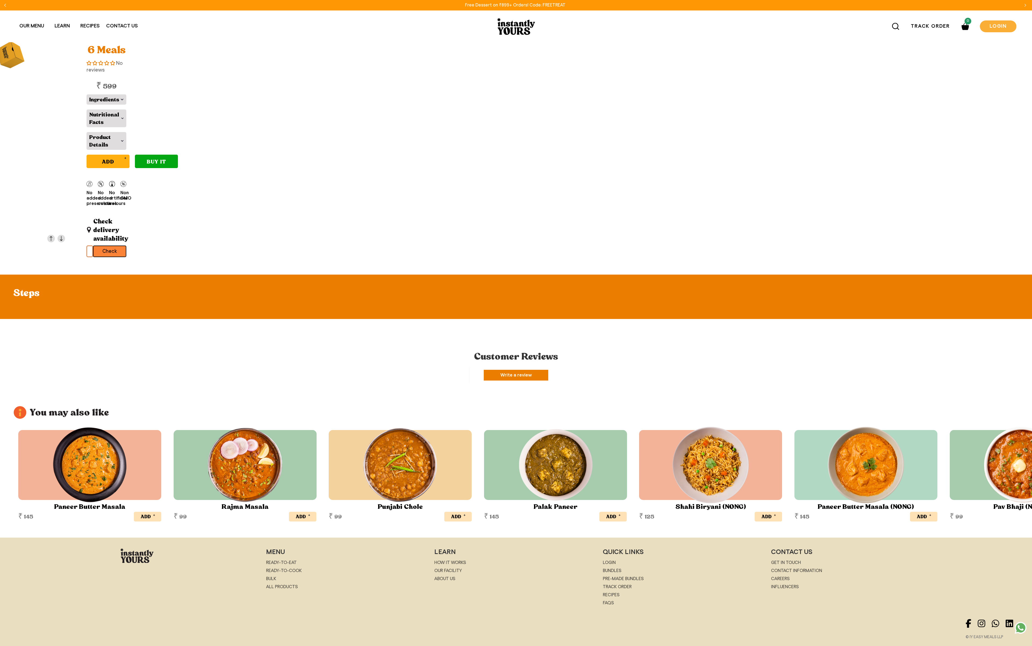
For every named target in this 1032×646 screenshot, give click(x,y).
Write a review (516, 375)
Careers (780, 579)
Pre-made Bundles (623, 579)
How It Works (450, 562)
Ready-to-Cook (284, 571)
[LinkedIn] (1012, 629)
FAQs (608, 603)
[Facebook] (971, 629)
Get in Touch (786, 562)
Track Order (930, 26)
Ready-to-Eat (281, 562)
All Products (282, 587)
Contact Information (796, 571)
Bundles (612, 571)
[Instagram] (985, 629)
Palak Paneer (555, 507)
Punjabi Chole (400, 507)
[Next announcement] (1025, 5)
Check (109, 251)
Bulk (271, 579)
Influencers (785, 587)
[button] (33, 26)
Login (998, 26)
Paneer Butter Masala (89, 507)
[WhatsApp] (999, 629)
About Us (444, 579)
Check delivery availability (109, 230)
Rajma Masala (244, 507)
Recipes (611, 595)
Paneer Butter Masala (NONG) (866, 507)
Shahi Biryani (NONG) (710, 507)
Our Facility (448, 571)
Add (148, 516)
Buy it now (156, 163)
